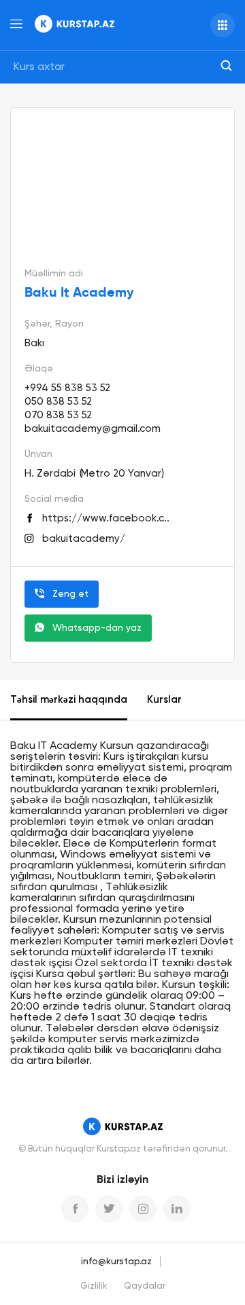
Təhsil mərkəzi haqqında (68, 700)
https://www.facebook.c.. (105, 518)
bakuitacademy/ (83, 539)
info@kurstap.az (116, 1261)
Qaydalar (144, 1286)
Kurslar (164, 700)
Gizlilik (94, 1286)
